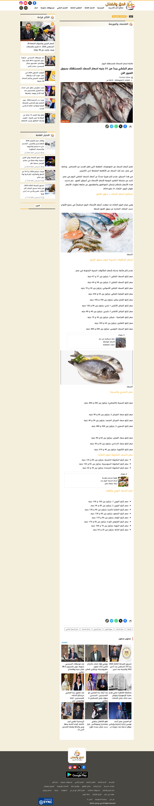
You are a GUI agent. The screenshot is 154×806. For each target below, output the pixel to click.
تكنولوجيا (64, 790)
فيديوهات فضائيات (94, 790)
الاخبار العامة (90, 7)
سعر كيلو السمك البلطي (122, 282)
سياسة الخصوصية (101, 799)
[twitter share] (120, 126)
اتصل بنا (89, 799)
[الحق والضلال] (131, 16)
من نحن (111, 799)
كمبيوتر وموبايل (49, 786)
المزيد (37, 205)
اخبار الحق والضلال (108, 790)
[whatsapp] (107, 126)
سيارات (56, 790)
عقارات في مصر (109, 794)
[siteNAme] (120, 5)
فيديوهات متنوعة (47, 7)
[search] (21, 8)
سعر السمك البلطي (72, 629)
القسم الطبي (62, 7)
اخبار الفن (34, 7)
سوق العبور (108, 629)
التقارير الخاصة (76, 7)
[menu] (26, 8)
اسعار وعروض (47, 790)
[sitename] (77, 755)
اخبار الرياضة (97, 786)
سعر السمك (119, 629)
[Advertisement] (97, 44)
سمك (122, 414)
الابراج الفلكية (97, 794)
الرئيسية (100, 7)
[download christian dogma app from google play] (77, 774)
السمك (121, 329)
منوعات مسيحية (109, 786)
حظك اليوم (86, 794)
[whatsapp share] (116, 126)
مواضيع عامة (75, 786)
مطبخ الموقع (86, 786)
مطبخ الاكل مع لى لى (77, 790)
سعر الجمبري (97, 629)
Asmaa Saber (125, 77)
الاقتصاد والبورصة (119, 16)
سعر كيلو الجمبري (125, 426)
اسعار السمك (86, 629)
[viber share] (111, 126)
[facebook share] (125, 126)
